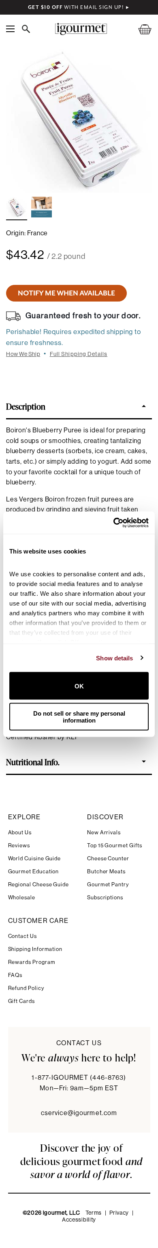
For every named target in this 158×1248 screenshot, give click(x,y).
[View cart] (140, 29)
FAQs (15, 975)
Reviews (19, 845)
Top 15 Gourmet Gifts (114, 845)
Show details (114, 657)
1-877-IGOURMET (79, 1077)
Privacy (119, 1213)
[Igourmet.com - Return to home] (81, 29)
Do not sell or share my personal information (79, 716)
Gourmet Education (33, 871)
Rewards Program (32, 962)
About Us (20, 832)
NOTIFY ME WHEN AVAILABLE (66, 293)
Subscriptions (105, 897)
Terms (93, 1213)
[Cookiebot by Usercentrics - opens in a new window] (114, 522)
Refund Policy (26, 988)
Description (25, 406)
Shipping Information (35, 949)
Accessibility (79, 1220)
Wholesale (21, 897)
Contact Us (22, 936)
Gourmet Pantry (108, 884)
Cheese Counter (108, 858)
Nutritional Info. (33, 761)
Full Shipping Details (79, 354)
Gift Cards (21, 1001)
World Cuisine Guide (34, 858)
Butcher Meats (106, 871)
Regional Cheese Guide (38, 884)
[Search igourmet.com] (28, 29)
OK (79, 685)
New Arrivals (104, 832)
